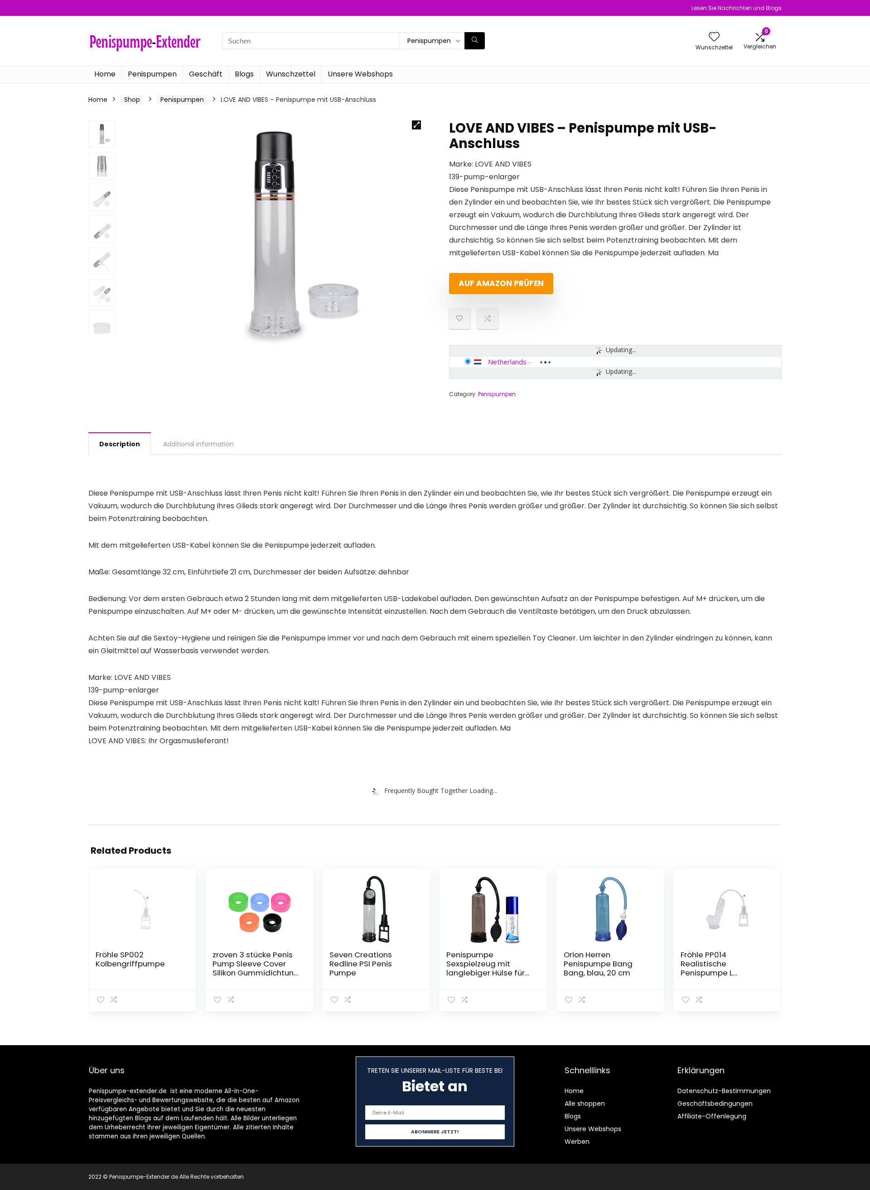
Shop (132, 99)
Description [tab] (119, 444)
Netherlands (507, 361)
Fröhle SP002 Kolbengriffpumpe (130, 959)
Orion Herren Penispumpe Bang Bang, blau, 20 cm (598, 963)
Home (105, 74)
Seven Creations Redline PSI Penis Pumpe (360, 963)
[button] (416, 124)
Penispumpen (152, 74)
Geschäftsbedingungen (715, 1103)
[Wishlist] (714, 37)
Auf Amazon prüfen (501, 283)
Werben (577, 1141)
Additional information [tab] (198, 444)
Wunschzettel (290, 74)
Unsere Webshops (360, 74)
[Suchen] (474, 40)
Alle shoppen (585, 1103)
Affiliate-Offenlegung (711, 1116)
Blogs (244, 74)
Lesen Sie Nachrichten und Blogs (736, 8)
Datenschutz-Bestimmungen (724, 1090)
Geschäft (205, 74)
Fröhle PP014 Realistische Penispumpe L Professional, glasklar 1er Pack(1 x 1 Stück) (721, 972)
